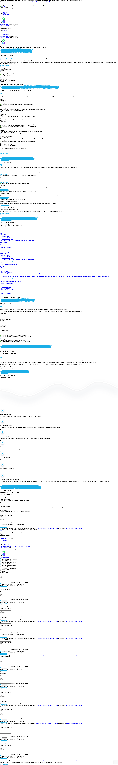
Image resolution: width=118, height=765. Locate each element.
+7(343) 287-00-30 (4, 25)
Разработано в (3, 538)
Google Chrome (31, 1)
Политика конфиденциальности (7, 546)
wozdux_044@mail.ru (5, 557)
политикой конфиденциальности (74, 528)
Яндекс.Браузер (40, 1)
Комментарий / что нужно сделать (19, 522)
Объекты (4, 12)
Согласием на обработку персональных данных (47, 528)
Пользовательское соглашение (22, 546)
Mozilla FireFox (47, 1)
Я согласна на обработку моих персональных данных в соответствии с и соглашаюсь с (41, 528)
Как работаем (5, 15)
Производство (6, 14)
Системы (4, 13)
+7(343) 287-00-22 (4, 24)
